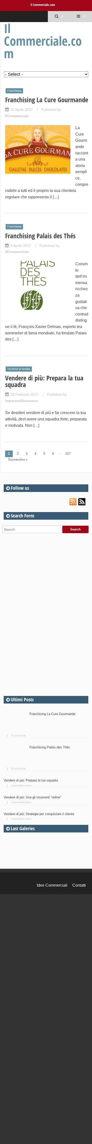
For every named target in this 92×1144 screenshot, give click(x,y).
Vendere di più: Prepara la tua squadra (44, 381)
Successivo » (17, 459)
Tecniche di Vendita (18, 368)
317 (68, 453)
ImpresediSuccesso (21, 401)
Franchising (14, 90)
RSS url (73, 501)
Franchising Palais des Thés (40, 235)
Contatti (79, 885)
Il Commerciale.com (42, 4)
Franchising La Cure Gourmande (46, 99)
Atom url (82, 501)
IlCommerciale (17, 116)
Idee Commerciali (52, 885)
